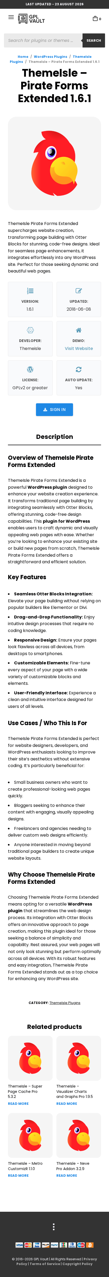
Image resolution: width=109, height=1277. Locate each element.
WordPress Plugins (50, 56)
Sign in (58, 409)
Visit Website (79, 348)
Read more (18, 1103)
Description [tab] (54, 436)
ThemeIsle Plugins (64, 1002)
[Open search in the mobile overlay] (54, 40)
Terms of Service (45, 1264)
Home (23, 56)
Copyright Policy (77, 1264)
